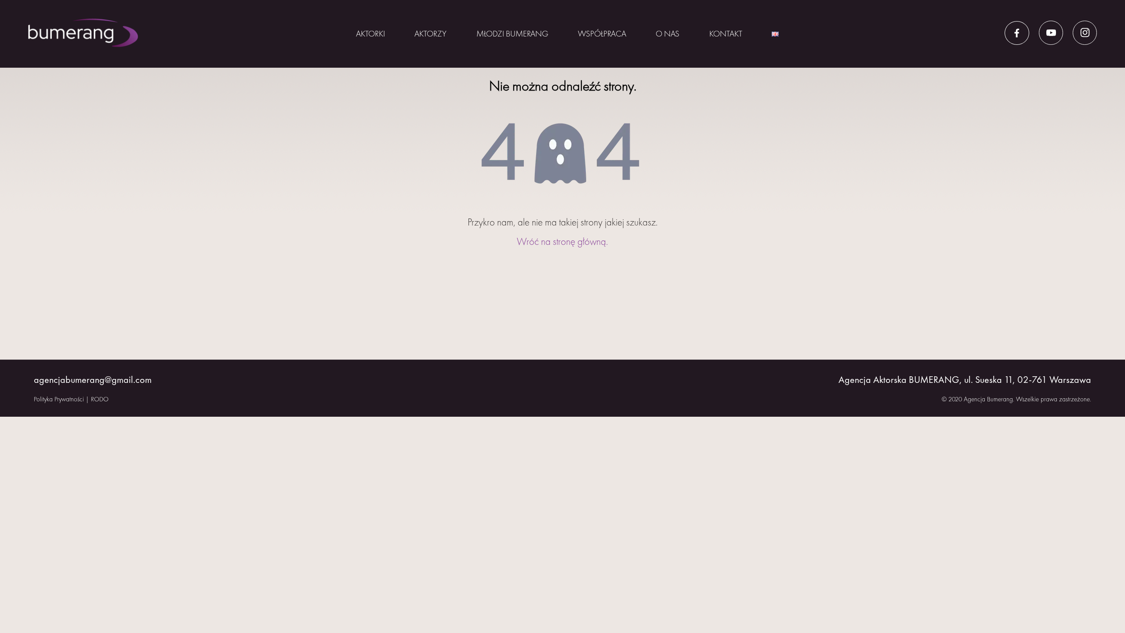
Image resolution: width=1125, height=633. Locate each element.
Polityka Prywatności (59, 399)
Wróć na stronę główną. (562, 241)
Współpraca (602, 33)
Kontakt (725, 33)
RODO (100, 399)
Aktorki (370, 33)
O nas (667, 33)
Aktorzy (430, 33)
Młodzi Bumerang (512, 33)
